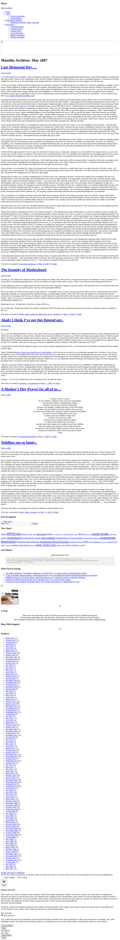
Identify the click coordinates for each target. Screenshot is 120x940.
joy (63, 534)
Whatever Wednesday (72, 545)
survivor (32, 545)
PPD (86, 542)
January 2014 (11, 704)
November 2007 (12, 856)
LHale (54, 264)
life (80, 534)
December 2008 (11, 828)
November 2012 (12, 731)
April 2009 (10, 820)
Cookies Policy (16, 31)
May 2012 (9, 744)
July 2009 (9, 814)
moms (115, 534)
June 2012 (9, 742)
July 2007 (9, 864)
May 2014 (9, 695)
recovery (104, 542)
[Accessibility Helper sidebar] (7, 925)
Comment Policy (16, 29)
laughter (76, 534)
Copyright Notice (16, 33)
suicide (20, 545)
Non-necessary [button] (6, 913)
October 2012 (11, 733)
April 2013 (10, 721)
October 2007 (11, 858)
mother (4, 538)
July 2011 (9, 765)
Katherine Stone (68, 534)
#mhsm (3, 534)
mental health (100, 534)
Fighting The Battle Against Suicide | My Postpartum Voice (27, 580)
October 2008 (11, 833)
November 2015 (12, 659)
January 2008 (11, 852)
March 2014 (10, 699)
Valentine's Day (60, 545)
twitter (39, 545)
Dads (34, 534)
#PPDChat (14, 534)
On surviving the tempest (61, 580)
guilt (54, 534)
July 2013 (9, 716)
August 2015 (10, 663)
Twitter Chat (49, 544)
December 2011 (11, 754)
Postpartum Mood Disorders (54, 541)
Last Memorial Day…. (19, 67)
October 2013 (11, 710)
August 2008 (10, 837)
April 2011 (10, 771)
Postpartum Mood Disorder (27, 542)
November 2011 (12, 757)
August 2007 (10, 862)
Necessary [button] (5, 903)
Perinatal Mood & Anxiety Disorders (69, 538)
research (110, 542)
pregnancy (57, 314)
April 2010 (10, 797)
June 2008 (9, 841)
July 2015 (9, 666)
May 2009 (9, 818)
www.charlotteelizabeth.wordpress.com (19, 96)
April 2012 (10, 746)
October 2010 (11, 784)
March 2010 (10, 799)
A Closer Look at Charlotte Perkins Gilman (71, 573)
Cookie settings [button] (9, 877)
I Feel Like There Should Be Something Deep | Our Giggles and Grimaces (33, 582)
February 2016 (11, 653)
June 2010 (9, 792)
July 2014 (9, 691)
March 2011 (10, 773)
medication (88, 534)
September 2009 (12, 809)
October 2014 (11, 685)
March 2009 (10, 822)
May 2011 (9, 769)
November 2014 (12, 682)
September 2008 (12, 835)
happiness (58, 534)
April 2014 (10, 697)
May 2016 (9, 647)
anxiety (31, 534)
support (26, 545)
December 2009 (11, 803)
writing (82, 545)
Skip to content (6, 8)
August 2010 (10, 788)
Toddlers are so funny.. (19, 442)
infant (27, 314)
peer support (48, 537)
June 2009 (9, 816)
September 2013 (12, 712)
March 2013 (10, 723)
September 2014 (12, 687)
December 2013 (11, 706)
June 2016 (9, 644)
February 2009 (11, 824)
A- (2, 933)
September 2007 (12, 860)
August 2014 (10, 689)
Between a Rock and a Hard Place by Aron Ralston (32, 352)
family (21, 314)
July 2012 (9, 740)
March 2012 (10, 748)
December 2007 (11, 854)
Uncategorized (33, 383)
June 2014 (9, 693)
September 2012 (12, 735)
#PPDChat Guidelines (14, 20)
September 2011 (12, 761)
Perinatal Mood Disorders (91, 538)
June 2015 (9, 668)
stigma (15, 545)
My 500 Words (27, 538)
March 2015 (10, 674)
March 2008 (10, 847)
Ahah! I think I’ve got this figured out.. (32, 320)
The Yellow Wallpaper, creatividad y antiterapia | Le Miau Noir (29, 573)
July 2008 (9, 839)
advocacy (24, 534)
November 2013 (12, 708)
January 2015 (11, 678)
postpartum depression (27, 264)
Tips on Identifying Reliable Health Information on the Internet (74, 575)
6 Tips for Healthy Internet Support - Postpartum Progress (27, 575)
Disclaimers (10, 25)
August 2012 (10, 737)
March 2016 (10, 651)
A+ (7, 933)
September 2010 (12, 786)
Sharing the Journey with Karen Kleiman (70, 577)
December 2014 (11, 680)
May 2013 (9, 718)
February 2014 (11, 702)
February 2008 (11, 850)
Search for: (5, 524)
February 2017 (11, 640)
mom (111, 534)
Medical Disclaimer (17, 35)
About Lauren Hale (17, 16)
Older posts (6, 521)
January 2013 (11, 727)
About (8, 14)
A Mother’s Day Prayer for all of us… (31, 389)
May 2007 (9, 869)
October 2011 (11, 759)
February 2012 (11, 750)
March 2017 (10, 638)
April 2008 (10, 845)
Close (4, 928)
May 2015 (9, 670)
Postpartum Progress (76, 542)
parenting (37, 538)
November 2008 (12, 831)
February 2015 (11, 676)
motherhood (14, 537)
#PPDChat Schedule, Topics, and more (24, 23)
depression (41, 534)
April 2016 (10, 649)
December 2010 (11, 780)
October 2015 (11, 661)
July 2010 (9, 790)
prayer (50, 314)
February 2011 (11, 776)
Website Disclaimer (17, 37)
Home (8, 12)
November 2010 (12, 782)
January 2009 (11, 826)
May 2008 (9, 843)
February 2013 (11, 725)
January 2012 (11, 752)
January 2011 (10, 778)
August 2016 (10, 642)
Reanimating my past (71, 582)
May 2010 (9, 795)
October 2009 (11, 807)
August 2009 (10, 812)
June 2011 (9, 767)
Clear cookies (6, 935)
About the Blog (16, 18)
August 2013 (10, 714)
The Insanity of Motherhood (23, 270)
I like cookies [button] (22, 877)
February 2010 (11, 801)
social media (8, 545)
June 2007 (9, 867)
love (83, 534)
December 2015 (11, 657)
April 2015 (10, 672)
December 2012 (11, 729)
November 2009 (12, 805)
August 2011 (10, 763)
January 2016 (11, 655)
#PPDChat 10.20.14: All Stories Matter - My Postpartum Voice (29, 577)
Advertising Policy (17, 27)
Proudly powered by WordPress (12, 873)
